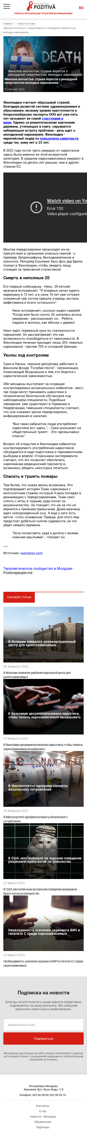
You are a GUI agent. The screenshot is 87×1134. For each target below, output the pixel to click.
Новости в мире (26, 23)
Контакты (42, 1106)
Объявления (42, 1122)
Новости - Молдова (43, 1116)
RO (81, 8)
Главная (7, 23)
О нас (43, 1111)
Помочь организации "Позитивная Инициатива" (43, 13)
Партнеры (43, 1127)
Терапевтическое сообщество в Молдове (37, 568)
